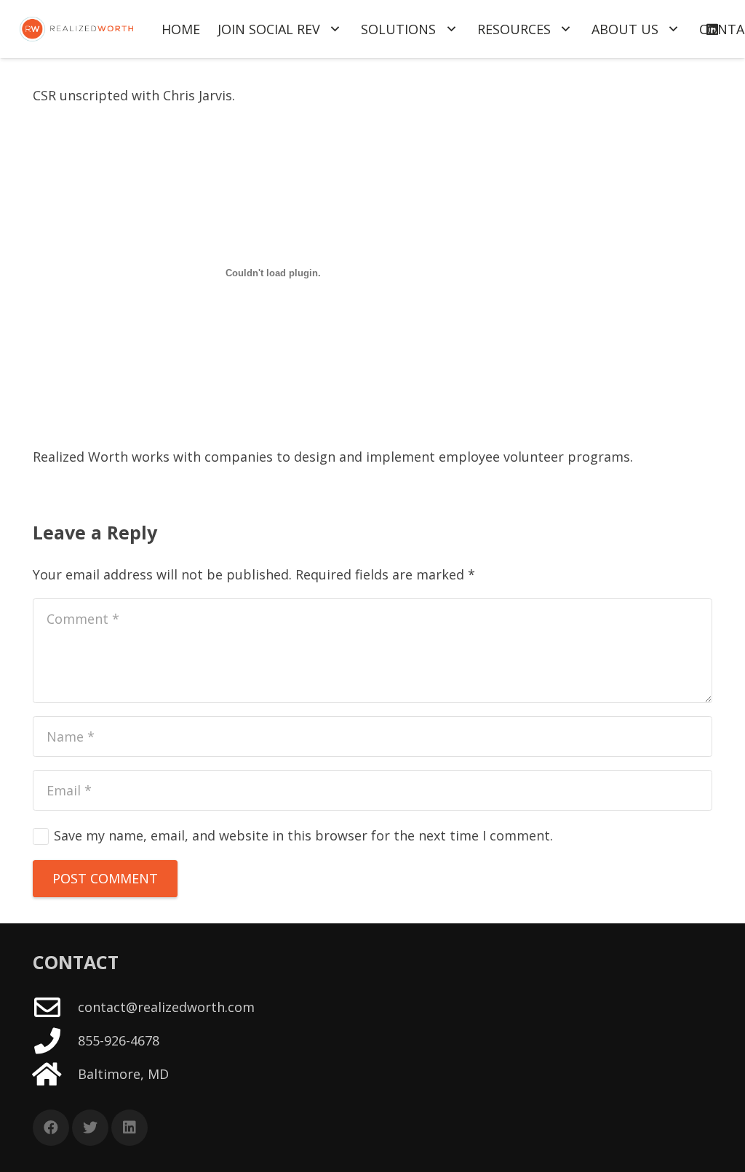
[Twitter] (90, 1127)
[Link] (76, 29)
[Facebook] (51, 1127)
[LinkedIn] (129, 1127)
